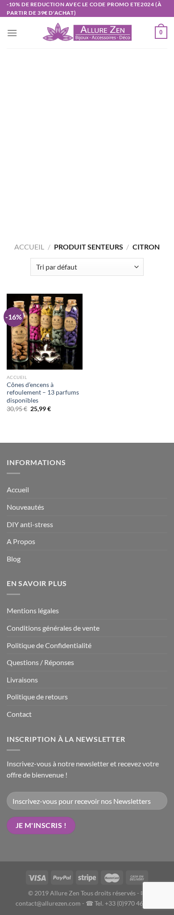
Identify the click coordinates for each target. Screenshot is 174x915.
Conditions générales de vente (53, 628)
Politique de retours (37, 696)
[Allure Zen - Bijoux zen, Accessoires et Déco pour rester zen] (87, 33)
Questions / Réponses (40, 662)
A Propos (21, 541)
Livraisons (22, 679)
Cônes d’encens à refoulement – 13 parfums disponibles (43, 392)
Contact (19, 714)
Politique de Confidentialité (49, 645)
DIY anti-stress (30, 524)
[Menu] (12, 33)
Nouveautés (25, 507)
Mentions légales (33, 610)
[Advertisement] (87, 140)
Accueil (29, 246)
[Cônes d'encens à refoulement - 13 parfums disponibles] (45, 332)
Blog (14, 558)
